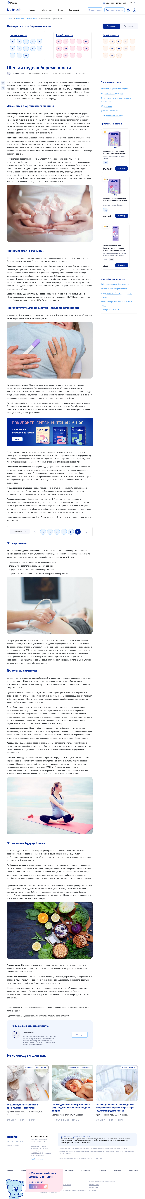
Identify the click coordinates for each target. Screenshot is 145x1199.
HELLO (35, 1187)
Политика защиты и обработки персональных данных (55, 1184)
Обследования (106, 106)
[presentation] (35, 532)
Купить (17, 439)
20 (66, 48)
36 (126, 48)
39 (112, 55)
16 (72, 41)
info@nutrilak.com (13, 1145)
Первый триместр (18, 35)
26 (72, 55)
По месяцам (129, 26)
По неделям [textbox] (17, 531)
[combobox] (20, 531)
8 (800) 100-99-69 (39, 1136)
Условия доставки (45, 1187)
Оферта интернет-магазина (48, 1181)
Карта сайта (133, 1170)
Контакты (117, 1170)
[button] (114, 147)
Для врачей (74, 10)
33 (105, 48)
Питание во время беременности (114, 288)
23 (86, 48)
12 (19, 55)
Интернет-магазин (95, 10)
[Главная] (14, 10)
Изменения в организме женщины (114, 88)
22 (79, 48)
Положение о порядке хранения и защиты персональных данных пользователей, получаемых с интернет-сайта (63, 1191)
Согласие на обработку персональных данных (102, 1181)
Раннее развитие (129, 1067)
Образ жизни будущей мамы (112, 115)
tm (12, 1141)
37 (132, 48)
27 (79, 55)
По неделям (111, 26)
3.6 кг (111, 259)
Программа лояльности (114, 10)
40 (119, 55)
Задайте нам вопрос (37, 1159)
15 (66, 41)
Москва (13, 2)
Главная (9, 18)
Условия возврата (94, 1184)
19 (59, 48)
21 (72, 48)
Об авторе (79, 1035)
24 (59, 55)
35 (119, 48)
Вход (133, 10)
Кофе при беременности (110, 309)
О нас (60, 10)
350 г (105, 162)
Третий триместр (111, 35)
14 (59, 41)
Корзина (126, 10)
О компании (85, 1170)
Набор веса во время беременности (115, 284)
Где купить (102, 1170)
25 (66, 55)
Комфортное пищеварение (36, 1067)
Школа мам (47, 10)
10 (40, 48)
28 (105, 41)
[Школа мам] (3, 88)
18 (86, 41)
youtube (21, 1141)
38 (105, 55)
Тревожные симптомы (109, 111)
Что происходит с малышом (112, 93)
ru (131, 2)
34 (112, 48)
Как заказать (92, 1190)
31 (126, 41)
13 (26, 55)
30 (119, 41)
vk (8, 1141)
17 (79, 41)
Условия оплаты (93, 1187)
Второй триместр (64, 35)
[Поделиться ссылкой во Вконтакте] (3, 83)
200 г (105, 259)
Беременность (32, 18)
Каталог (32, 10)
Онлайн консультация (116, 2)
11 (12, 55)
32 (132, 41)
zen (17, 1141)
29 (112, 41)
